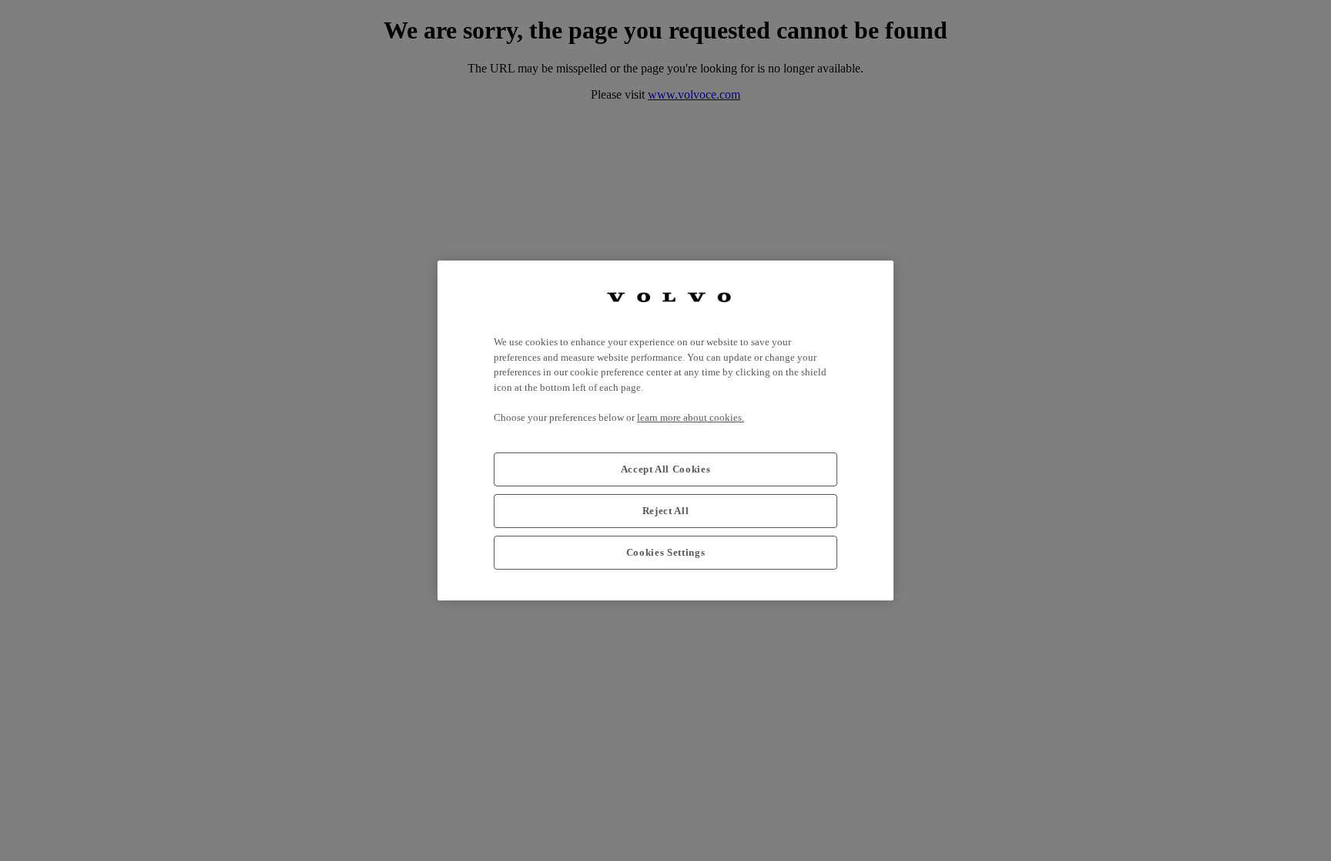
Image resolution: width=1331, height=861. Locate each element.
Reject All (665, 510)
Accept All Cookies (666, 469)
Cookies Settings (666, 552)
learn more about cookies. (690, 417)
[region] (665, 430)
